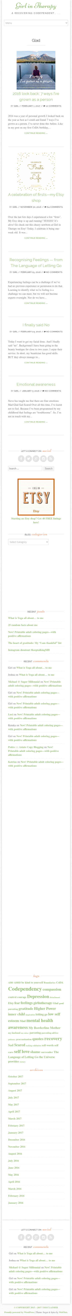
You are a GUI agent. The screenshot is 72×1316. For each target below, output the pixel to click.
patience (11, 1039)
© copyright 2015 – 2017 (28, 1307)
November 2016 (16, 1147)
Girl (16, 106)
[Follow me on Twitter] (28, 458)
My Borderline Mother (45, 1027)
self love (22, 1051)
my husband (14, 1032)
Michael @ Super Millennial (24, 682)
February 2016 (16, 1196)
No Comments (54, 272)
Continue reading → (36, 133)
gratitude (26, 1008)
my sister (25, 1032)
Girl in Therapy (36, 5)
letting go (41, 1014)
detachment (55, 997)
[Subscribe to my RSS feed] (50, 458)
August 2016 (15, 1154)
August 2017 (15, 1090)
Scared (19, 1045)
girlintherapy (42, 1002)
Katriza (12, 762)
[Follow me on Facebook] (21, 458)
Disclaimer (50, 1307)
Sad (10, 1045)
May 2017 (13, 1104)
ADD (10, 982)
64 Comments (54, 207)
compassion (52, 989)
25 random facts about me (22, 625)
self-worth (48, 1045)
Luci (10, 714)
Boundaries (49, 982)
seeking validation (33, 1045)
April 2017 (14, 1111)
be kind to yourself (32, 982)
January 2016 (15, 1203)
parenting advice (50, 1032)
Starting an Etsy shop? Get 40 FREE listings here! (36, 520)
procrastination (24, 1039)
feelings (27, 1002)
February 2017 (16, 1125)
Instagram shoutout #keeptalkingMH (29, 650)
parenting (35, 1033)
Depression (38, 996)
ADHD (17, 982)
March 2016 (14, 1189)
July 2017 (13, 1097)
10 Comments (53, 106)
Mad (23, 1021)
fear (17, 1002)
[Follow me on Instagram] (43, 458)
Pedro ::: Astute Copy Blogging (25, 747)
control (12, 997)
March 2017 (14, 1118)
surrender (47, 1052)
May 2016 (13, 1175)
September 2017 (17, 1083)
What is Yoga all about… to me (25, 618)
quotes (38, 1039)
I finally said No (36, 325)
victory (22, 1061)
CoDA (59, 982)
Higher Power (45, 1008)
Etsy (11, 1003)
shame (35, 1051)
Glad (55, 1003)
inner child (16, 1014)
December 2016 (16, 1140)
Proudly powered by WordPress (19, 1312)
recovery (53, 1038)
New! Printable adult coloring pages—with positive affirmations (35, 683)
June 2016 (13, 1168)
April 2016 (14, 1182)
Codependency (25, 988)
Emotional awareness (36, 384)
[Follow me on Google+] (36, 458)
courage (21, 997)
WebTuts (63, 1312)
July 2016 (13, 1161)
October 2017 (15, 1076)
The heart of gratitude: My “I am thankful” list (34, 643)
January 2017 (15, 1132)
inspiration (30, 1014)
